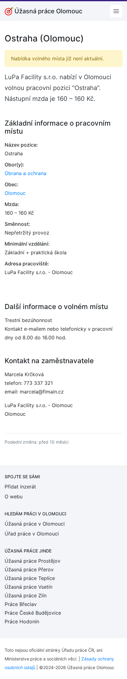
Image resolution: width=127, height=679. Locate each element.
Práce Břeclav (21, 604)
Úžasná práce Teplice (30, 578)
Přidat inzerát (20, 486)
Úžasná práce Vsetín (28, 587)
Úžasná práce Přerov (29, 569)
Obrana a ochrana (25, 173)
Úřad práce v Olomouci (32, 534)
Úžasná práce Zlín (26, 595)
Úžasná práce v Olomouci (35, 524)
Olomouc (15, 193)
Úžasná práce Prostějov (32, 561)
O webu (14, 496)
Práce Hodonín (22, 621)
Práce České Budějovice (33, 613)
